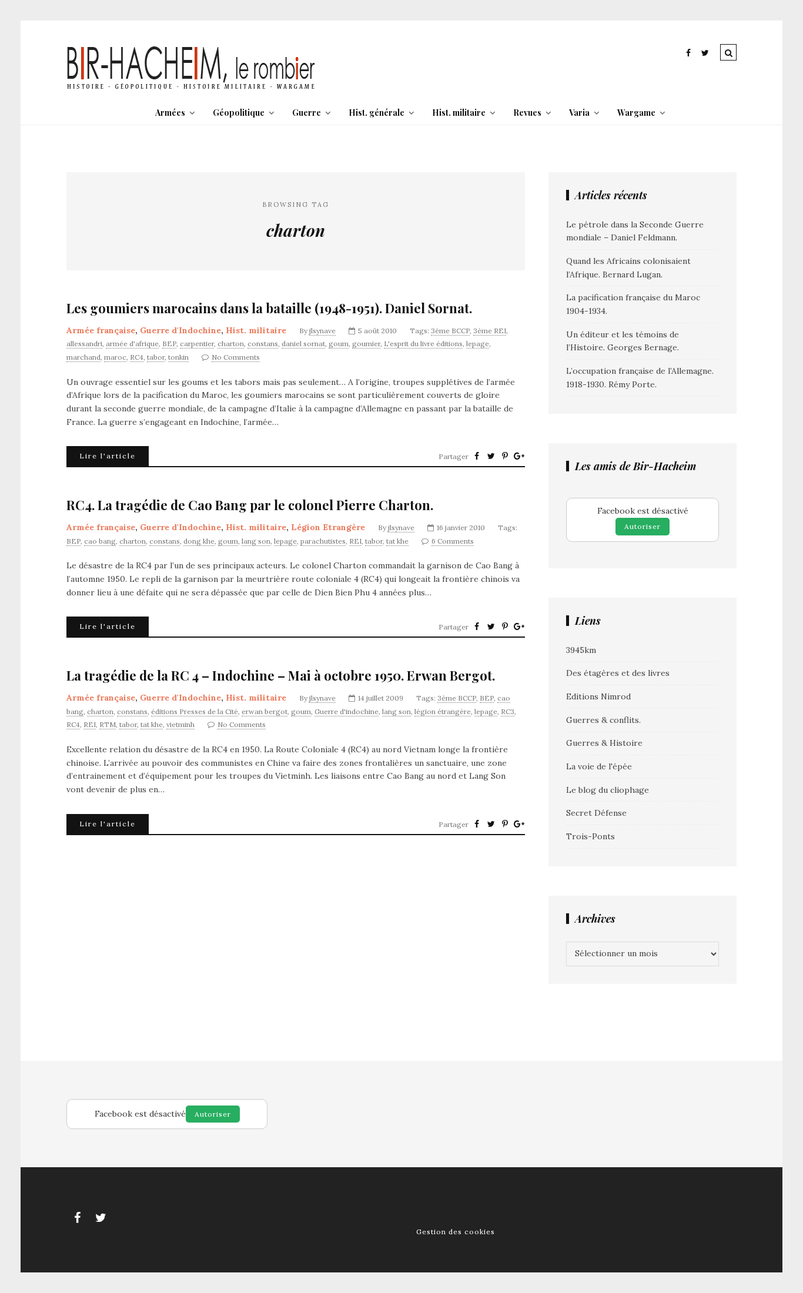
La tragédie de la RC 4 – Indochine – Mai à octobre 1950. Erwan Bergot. (280, 675)
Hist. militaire (459, 112)
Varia (579, 112)
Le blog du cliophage (607, 790)
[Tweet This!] (491, 456)
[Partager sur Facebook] (477, 456)
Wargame (636, 112)
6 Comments (452, 541)
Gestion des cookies (455, 1231)
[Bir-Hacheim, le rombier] (191, 88)
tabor (156, 357)
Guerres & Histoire (604, 743)
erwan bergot (264, 711)
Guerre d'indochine (346, 711)
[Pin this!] (505, 456)
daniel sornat (303, 343)
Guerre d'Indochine (180, 330)
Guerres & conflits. (603, 720)
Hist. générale (376, 112)
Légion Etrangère (328, 527)
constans (262, 343)
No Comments (236, 357)
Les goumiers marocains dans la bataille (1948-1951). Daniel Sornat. (269, 308)
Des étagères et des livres (618, 673)
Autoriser (642, 526)
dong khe (199, 541)
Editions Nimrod (598, 696)
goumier (366, 343)
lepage (477, 343)
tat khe (397, 541)
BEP (169, 343)
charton (231, 343)
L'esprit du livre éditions (423, 343)
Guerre (306, 112)
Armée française (100, 330)
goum (339, 343)
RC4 (136, 357)
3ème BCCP (450, 330)
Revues (527, 112)
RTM (107, 724)
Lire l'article (107, 455)
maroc (115, 357)
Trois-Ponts (590, 836)
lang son (256, 541)
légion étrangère (442, 711)
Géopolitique (239, 112)
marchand (83, 357)
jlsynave (322, 330)
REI (355, 541)
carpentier (197, 343)
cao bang (100, 541)
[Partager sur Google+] (519, 456)
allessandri (84, 343)
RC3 (507, 711)
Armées (170, 112)
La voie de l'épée (599, 766)
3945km (581, 650)
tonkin (178, 357)
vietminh (180, 724)
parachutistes (323, 541)
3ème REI (489, 330)
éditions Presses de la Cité (194, 711)
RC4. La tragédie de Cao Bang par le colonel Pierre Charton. (249, 505)
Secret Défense (596, 813)
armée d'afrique (132, 343)
